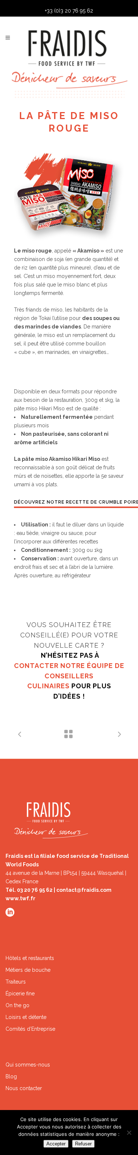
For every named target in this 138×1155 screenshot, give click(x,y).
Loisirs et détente (26, 1017)
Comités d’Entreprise (30, 1029)
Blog (11, 1076)
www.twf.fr (20, 898)
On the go (17, 1005)
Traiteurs (16, 982)
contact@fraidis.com (84, 890)
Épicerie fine (20, 993)
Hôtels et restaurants (30, 958)
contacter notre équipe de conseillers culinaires (69, 676)
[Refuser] (128, 1132)
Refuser (83, 1144)
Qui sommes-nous (28, 1065)
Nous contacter (24, 1088)
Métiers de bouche (28, 970)
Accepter (56, 1144)
